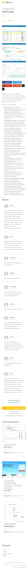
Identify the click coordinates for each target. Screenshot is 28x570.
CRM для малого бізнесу (8, 8)
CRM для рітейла (8, 487)
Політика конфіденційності (19, 567)
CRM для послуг (8, 485)
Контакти (23, 565)
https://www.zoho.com (18, 495)
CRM (4, 549)
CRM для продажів (18, 485)
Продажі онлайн (7, 553)
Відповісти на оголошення (14, 408)
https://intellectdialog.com (18, 531)
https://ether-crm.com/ (18, 452)
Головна (6, 565)
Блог (11, 565)
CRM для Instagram (8, 480)
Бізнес (4, 551)
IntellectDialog (9, 526)
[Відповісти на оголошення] (23, 456)
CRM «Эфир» (8, 447)
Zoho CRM (7, 490)
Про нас (17, 565)
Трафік (5, 555)
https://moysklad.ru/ (14, 402)
